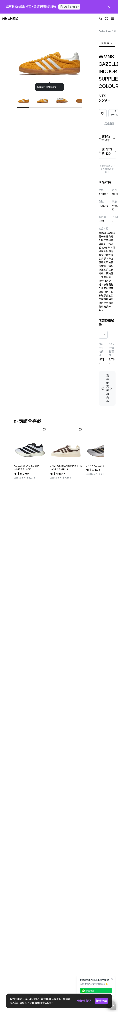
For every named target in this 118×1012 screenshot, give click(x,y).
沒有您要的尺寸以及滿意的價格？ (107, 169)
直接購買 (106, 43)
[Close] (59, 87)
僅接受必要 (84, 1000)
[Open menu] (112, 18)
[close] (109, 7)
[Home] (10, 18)
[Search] (100, 18)
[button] (106, 18)
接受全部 (101, 1000)
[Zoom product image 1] (49, 57)
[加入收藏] (103, 113)
